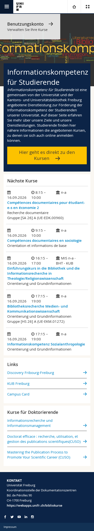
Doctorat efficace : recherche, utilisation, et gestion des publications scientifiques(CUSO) (44, 439)
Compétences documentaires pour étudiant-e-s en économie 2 (46, 205)
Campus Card (18, 394)
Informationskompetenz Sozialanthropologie (46, 344)
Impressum (10, 527)
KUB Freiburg (18, 383)
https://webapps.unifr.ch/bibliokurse (34, 505)
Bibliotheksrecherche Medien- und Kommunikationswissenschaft (37, 309)
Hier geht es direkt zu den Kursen (47, 155)
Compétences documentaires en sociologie (44, 240)
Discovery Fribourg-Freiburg (30, 372)
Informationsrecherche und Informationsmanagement (30, 423)
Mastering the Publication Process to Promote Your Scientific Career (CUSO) (38, 454)
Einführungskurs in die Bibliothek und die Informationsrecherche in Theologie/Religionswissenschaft (43, 273)
